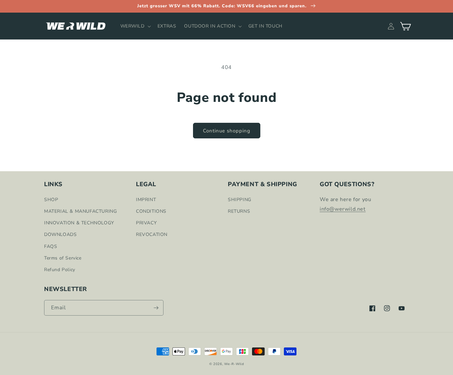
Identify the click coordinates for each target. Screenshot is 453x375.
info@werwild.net (343, 209)
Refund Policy (59, 269)
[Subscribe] (156, 308)
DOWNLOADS (60, 234)
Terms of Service (63, 258)
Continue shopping (226, 130)
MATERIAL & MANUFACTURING (80, 211)
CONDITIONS (151, 211)
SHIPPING (239, 199)
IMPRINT (146, 199)
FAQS (50, 246)
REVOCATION (151, 234)
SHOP (51, 199)
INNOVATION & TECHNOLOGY (79, 223)
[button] (135, 26)
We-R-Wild (234, 364)
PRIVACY (146, 223)
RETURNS (239, 211)
